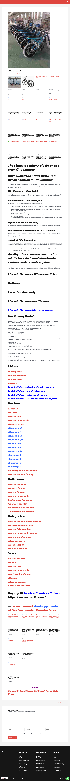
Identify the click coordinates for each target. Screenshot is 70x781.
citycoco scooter (17, 424)
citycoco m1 (14, 431)
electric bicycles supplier (58, 763)
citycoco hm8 (15, 428)
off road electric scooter (21, 507)
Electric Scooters (23, 1)
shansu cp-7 (14, 466)
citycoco (12, 562)
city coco (13, 412)
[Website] (53, 729)
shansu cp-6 (14, 462)
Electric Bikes (15, 379)
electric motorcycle (18, 420)
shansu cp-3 (14, 458)
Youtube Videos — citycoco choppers (27, 394)
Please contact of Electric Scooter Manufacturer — (34, 608)
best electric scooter (19, 585)
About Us (21, 757)
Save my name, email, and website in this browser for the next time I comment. (25, 733)
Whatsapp (55, 756)
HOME (35, 687)
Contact (20, 759)
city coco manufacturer (20, 525)
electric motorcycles (19, 496)
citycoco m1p (15, 435)
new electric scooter (40, 760)
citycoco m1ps (15, 439)
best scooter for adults (20, 499)
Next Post (60, 702)
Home (16, 1)
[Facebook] (60, 778)
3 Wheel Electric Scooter (21, 511)
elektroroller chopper (20, 574)
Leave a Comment (11, 73)
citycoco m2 (14, 443)
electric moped (16, 544)
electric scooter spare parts (59, 766)
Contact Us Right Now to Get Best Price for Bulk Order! (33, 692)
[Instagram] (65, 778)
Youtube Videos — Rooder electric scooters (31, 387)
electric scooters (17, 484)
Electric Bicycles (40, 1)
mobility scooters (17, 548)
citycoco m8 (14, 447)
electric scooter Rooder (24, 760)
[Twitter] (62, 778)
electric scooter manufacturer (24, 521)
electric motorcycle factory (23, 533)
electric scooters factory (30, 278)
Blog (54, 1)
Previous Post (10, 702)
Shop (20, 756)
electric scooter (16, 558)
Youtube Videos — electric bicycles (26, 390)
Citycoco (32, 1)
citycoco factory (17, 488)
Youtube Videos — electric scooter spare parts (32, 398)
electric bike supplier (19, 529)
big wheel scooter (17, 503)
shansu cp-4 (14, 455)
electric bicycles (16, 492)
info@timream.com (57, 757)
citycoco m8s (15, 451)
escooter (13, 408)
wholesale (48, 1)
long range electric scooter (22, 470)
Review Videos (39, 759)
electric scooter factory (21, 474)
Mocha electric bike (40, 763)
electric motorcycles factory (59, 764)
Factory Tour (14, 371)
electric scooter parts (19, 537)
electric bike (14, 416)
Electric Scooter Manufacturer (30, 310)
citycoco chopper (17, 581)
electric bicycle (22, 763)
